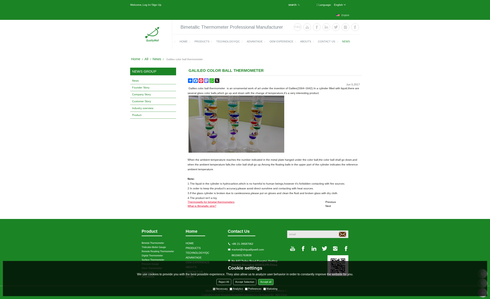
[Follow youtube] (307, 27)
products (201, 41)
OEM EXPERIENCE (281, 41)
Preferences (254, 288)
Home (135, 59)
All (146, 59)
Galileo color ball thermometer (207, 88)
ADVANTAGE (255, 41)
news (346, 41)
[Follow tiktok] (355, 27)
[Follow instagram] (345, 27)
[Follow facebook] (317, 27)
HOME (184, 41)
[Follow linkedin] (326, 27)
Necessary (222, 288)
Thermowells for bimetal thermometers (211, 201)
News (157, 59)
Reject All (224, 281)
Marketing (271, 288)
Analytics (238, 288)
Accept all (265, 281)
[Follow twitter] (336, 27)
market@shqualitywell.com (248, 249)
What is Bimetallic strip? (202, 205)
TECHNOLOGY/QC (228, 41)
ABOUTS (305, 41)
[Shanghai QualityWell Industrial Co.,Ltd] (151, 34)
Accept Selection (244, 281)
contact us (326, 41)
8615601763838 (242, 255)
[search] (294, 5)
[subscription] (342, 234)
